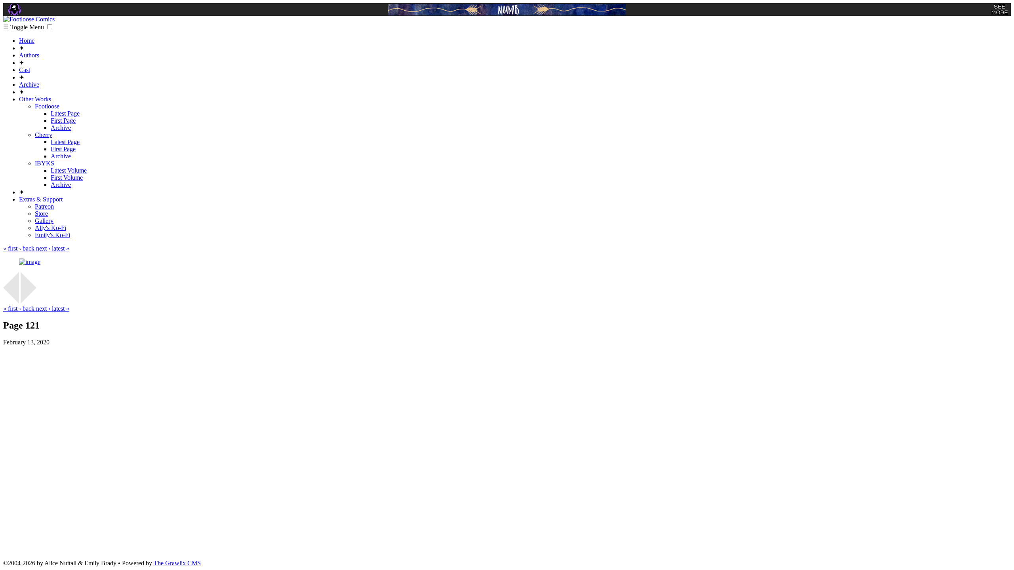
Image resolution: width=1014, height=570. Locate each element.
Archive (29, 84)
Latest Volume (69, 170)
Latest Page (65, 113)
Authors (29, 55)
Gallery (44, 220)
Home (26, 40)
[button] (49, 26)
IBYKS (44, 163)
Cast (24, 69)
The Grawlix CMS (177, 563)
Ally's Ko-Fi (50, 227)
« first (11, 248)
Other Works (35, 99)
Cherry (43, 134)
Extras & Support (41, 199)
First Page (63, 120)
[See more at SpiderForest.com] (999, 9)
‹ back (27, 248)
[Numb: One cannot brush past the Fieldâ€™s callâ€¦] (507, 9)
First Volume (67, 177)
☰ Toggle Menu (24, 27)
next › (44, 248)
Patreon (44, 206)
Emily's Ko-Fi (52, 235)
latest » (60, 248)
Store (41, 213)
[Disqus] (507, 452)
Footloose (47, 106)
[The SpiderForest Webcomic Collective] (14, 9)
